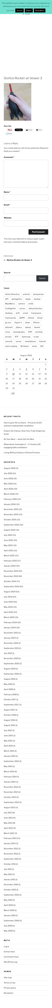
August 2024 (10, 592)
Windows (24, 346)
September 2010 (11, 895)
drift (18, 313)
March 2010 (9, 910)
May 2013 (8, 823)
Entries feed (9, 952)
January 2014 (10, 782)
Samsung (26, 337)
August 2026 (10, 468)
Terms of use (9, 983)
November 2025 (11, 514)
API (6, 299)
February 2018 (10, 694)
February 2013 (10, 838)
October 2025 (10, 520)
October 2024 (10, 581)
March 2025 (9, 555)
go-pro (8, 322)
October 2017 (10, 699)
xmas (34, 346)
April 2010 (8, 905)
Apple (28, 299)
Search (7, 273)
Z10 (41, 346)
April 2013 (8, 828)
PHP (30, 332)
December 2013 (11, 787)
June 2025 (8, 540)
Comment (9, 157)
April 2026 (8, 489)
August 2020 (10, 669)
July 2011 (8, 869)
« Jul (13, 393)
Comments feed (11, 957)
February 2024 (10, 622)
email (25, 313)
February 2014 (10, 777)
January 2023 (10, 638)
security (8, 341)
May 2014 (8, 766)
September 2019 (11, 674)
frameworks (10, 318)
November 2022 (11, 643)
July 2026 (8, 473)
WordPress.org (10, 962)
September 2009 (11, 921)
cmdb (30, 304)
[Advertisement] (26, 44)
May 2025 (8, 545)
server (19, 341)
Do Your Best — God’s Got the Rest (19, 439)
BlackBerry (10, 304)
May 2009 (8, 931)
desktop (8, 313)
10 (13, 374)
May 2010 (8, 900)
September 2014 (11, 761)
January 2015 (10, 756)
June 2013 (8, 818)
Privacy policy (10, 988)
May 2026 (8, 484)
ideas (27, 322)
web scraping (11, 346)
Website (7, 218)
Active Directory (12, 294)
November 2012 (11, 854)
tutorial (42, 341)
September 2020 (11, 663)
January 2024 (10, 627)
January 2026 (10, 504)
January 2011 (9, 879)
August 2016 (9, 720)
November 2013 (11, 792)
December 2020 (11, 658)
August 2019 (9, 679)
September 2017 (11, 705)
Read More (39, 10)
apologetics (17, 299)
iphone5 (9, 327)
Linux (7, 332)
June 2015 (8, 735)
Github (31, 318)
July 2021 (8, 653)
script (36, 337)
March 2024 (9, 617)
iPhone (36, 322)
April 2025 (8, 550)
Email (7, 205)
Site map (8, 977)
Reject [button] (28, 10)
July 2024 (8, 597)
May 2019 (8, 684)
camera (21, 304)
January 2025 (10, 566)
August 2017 (9, 710)
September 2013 (11, 802)
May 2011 (8, 874)
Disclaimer (8, 993)
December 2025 (11, 509)
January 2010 (10, 915)
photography (19, 332)
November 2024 (11, 576)
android (26, 294)
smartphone (30, 341)
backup (37, 299)
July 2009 (8, 926)
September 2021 (11, 648)
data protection (35, 308)
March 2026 (9, 494)
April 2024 (8, 612)
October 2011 (10, 864)
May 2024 (8, 607)
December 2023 (11, 633)
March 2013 (9, 833)
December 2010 (11, 884)
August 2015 (9, 725)
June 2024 (8, 602)
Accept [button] (19, 10)
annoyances (38, 294)
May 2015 (8, 741)
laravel (37, 327)
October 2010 (10, 890)
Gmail (39, 318)
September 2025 (11, 525)
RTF (17, 337)
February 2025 (10, 561)
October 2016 (10, 715)
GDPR (22, 318)
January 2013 (10, 843)
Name (7, 192)
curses (22, 308)
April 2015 (8, 746)
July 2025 (8, 535)
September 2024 (11, 586)
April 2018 (8, 689)
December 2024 (11, 571)
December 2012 (11, 848)
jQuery (19, 327)
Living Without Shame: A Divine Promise (22, 453)
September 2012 (11, 859)
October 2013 (10, 797)
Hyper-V (18, 322)
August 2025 (10, 530)
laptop (28, 327)
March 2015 (9, 751)
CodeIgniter (10, 308)
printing (38, 332)
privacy (8, 337)
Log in (6, 946)
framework (36, 313)
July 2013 (8, 813)
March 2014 (9, 771)
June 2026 (8, 478)
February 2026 (10, 499)
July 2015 (8, 730)
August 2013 (9, 807)
